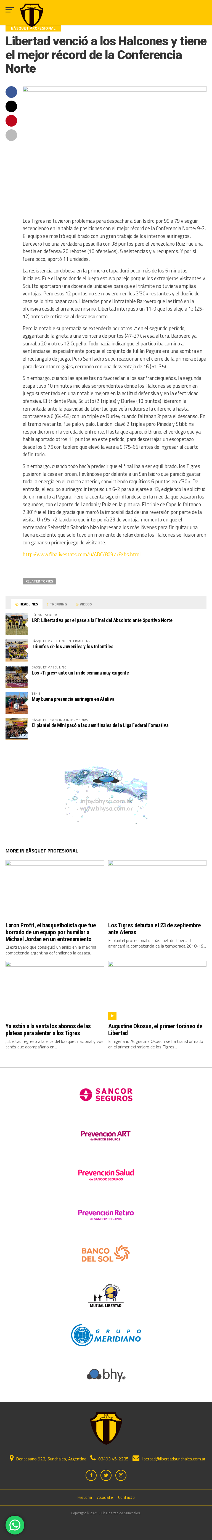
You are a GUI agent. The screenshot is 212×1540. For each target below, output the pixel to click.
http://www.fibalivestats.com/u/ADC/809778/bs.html (82, 554)
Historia (85, 1497)
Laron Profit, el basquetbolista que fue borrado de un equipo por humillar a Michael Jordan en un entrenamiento (51, 932)
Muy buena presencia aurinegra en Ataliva (73, 699)
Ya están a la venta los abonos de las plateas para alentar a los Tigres (48, 1029)
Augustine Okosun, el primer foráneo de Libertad (155, 1029)
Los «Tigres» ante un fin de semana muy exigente (80, 673)
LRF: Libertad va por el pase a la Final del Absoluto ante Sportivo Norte (102, 620)
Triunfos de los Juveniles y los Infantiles (72, 646)
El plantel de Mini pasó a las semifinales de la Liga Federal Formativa (100, 725)
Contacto (126, 1497)
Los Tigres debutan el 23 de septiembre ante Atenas (154, 929)
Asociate (105, 1497)
